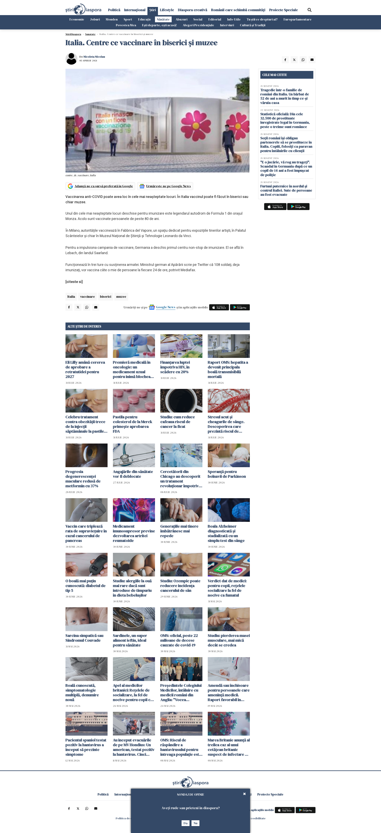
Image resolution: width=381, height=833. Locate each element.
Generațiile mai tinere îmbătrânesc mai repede (179, 531)
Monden (112, 19)
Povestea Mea (126, 25)
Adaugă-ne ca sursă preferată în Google (104, 186)
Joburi (95, 19)
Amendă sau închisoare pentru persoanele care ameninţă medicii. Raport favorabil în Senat (229, 692)
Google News (165, 307)
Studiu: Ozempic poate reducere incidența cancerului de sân (180, 585)
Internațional (134, 10)
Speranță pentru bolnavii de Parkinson (227, 474)
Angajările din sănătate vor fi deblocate (133, 474)
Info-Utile (234, 19)
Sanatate (90, 34)
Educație (144, 19)
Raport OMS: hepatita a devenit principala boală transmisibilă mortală (228, 369)
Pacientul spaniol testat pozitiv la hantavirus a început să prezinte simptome (85, 747)
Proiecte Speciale (283, 10)
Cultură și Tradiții (252, 25)
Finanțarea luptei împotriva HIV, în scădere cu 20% (175, 367)
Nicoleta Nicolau (94, 57)
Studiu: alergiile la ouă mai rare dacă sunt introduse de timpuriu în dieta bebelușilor (132, 588)
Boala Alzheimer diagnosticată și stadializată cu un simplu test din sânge (226, 533)
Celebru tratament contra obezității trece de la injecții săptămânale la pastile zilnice (85, 424)
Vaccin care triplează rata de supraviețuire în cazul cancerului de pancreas (86, 533)
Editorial (214, 19)
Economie (76, 19)
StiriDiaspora (73, 34)
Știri (152, 10)
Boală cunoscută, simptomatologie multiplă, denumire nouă (82, 692)
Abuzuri (181, 19)
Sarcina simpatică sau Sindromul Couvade (84, 638)
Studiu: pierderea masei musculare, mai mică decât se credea (229, 640)
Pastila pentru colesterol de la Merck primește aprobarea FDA (132, 424)
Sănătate (163, 19)
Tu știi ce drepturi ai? (262, 19)
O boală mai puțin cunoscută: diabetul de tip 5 (85, 585)
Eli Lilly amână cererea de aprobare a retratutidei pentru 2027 (85, 369)
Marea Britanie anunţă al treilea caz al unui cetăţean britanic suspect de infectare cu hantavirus (229, 747)
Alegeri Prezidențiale (198, 25)
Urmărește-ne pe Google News (168, 186)
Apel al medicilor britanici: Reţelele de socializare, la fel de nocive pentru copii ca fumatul (132, 692)
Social (197, 19)
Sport (128, 19)
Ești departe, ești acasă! (159, 25)
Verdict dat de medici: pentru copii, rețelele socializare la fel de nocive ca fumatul (227, 588)
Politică (114, 10)
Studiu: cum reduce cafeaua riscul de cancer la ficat (177, 422)
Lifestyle (167, 10)
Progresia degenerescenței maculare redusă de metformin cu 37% (83, 478)
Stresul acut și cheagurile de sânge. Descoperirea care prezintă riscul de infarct (226, 424)
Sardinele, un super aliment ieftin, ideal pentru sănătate (130, 640)
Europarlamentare (298, 19)
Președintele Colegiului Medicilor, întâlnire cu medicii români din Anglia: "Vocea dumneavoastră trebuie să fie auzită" (181, 692)
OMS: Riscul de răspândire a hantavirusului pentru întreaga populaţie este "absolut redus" (180, 747)
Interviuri (227, 25)
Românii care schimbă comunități (238, 10)
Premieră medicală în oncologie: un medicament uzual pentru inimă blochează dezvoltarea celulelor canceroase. (133, 369)
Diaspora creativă (192, 10)
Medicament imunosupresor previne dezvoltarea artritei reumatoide (134, 533)
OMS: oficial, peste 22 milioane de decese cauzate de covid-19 (179, 640)
